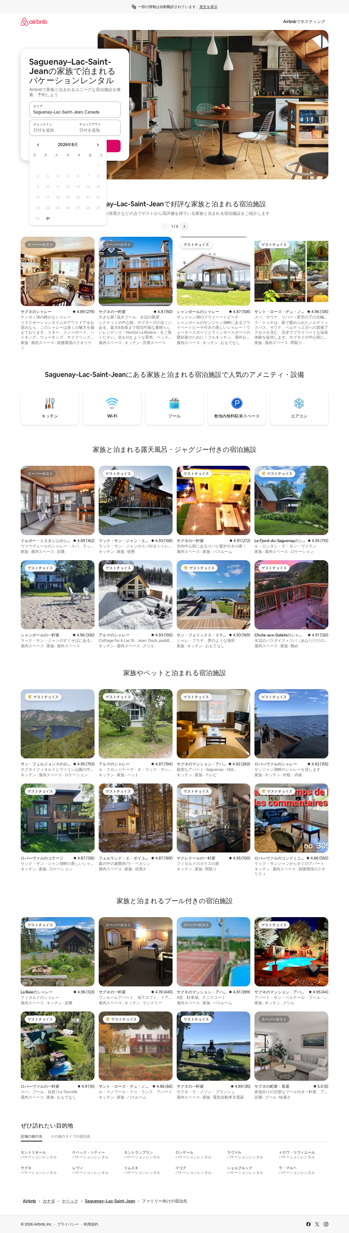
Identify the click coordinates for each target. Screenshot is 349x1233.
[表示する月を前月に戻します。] (38, 144)
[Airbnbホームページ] (34, 21)
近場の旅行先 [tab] (31, 1136)
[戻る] (165, 226)
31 (48, 218)
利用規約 (91, 1224)
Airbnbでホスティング (304, 21)
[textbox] (52, 130)
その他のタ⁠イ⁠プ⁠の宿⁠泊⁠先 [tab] (70, 1136)
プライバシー (68, 1224)
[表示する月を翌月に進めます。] (97, 144)
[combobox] (75, 112)
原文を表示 (208, 6)
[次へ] (184, 226)
